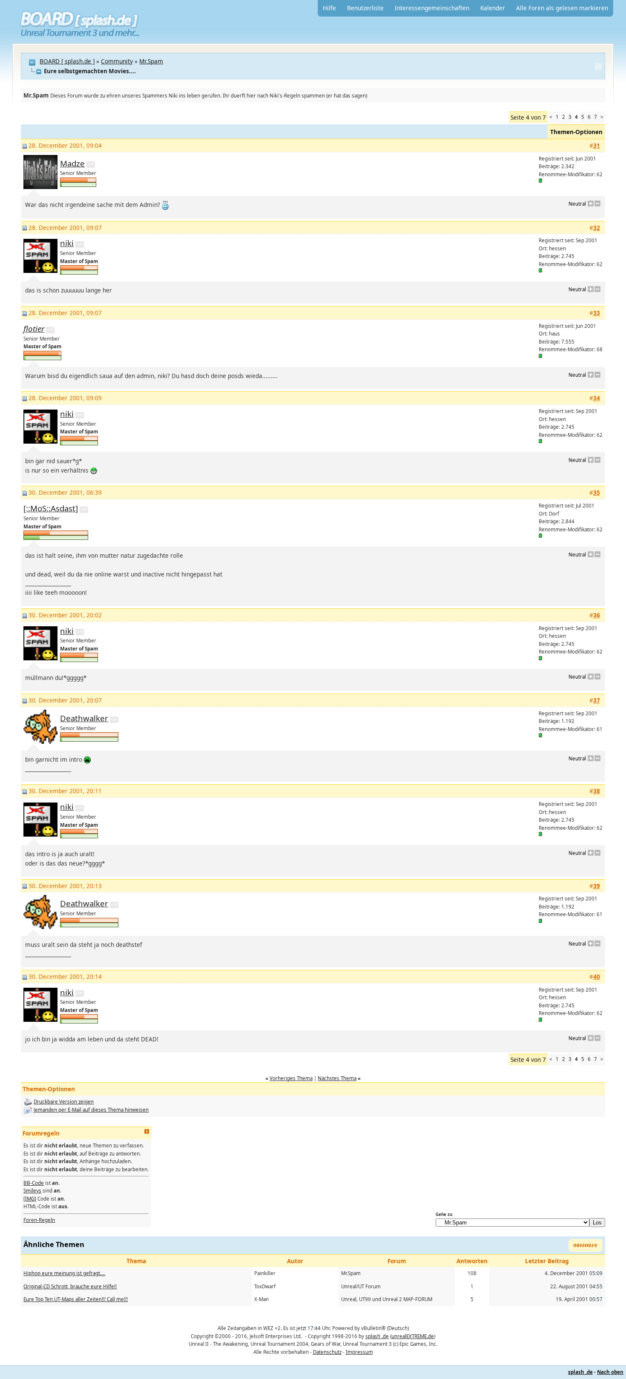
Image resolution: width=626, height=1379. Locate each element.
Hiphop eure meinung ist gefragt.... (64, 1273)
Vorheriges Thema (291, 1078)
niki (67, 243)
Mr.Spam (151, 61)
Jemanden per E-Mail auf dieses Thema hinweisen (91, 1110)
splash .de (377, 1336)
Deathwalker (84, 718)
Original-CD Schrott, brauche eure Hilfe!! (70, 1286)
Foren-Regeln (39, 1220)
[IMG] (29, 1199)
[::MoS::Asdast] (50, 508)
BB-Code (33, 1183)
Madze (72, 163)
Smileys (32, 1190)
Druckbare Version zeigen (64, 1101)
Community (117, 61)
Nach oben (610, 1372)
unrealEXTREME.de (412, 1336)
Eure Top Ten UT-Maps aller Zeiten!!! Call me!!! (75, 1299)
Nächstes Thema (337, 1078)
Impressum (359, 1352)
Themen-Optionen (576, 132)
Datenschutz (327, 1352)
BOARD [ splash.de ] (67, 61)
